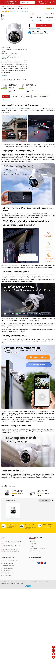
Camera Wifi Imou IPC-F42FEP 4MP (42, 491)
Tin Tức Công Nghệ (34, 551)
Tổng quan (6, 96)
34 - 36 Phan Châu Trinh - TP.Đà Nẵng (12, 541)
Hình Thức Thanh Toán (8, 565)
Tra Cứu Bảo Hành (7, 575)
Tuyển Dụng (33, 543)
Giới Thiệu (32, 541)
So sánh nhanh (44, 96)
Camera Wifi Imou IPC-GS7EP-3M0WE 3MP (17, 491)
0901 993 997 (41, 33)
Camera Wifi (20, 6)
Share (47, 13)
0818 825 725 (15, 551)
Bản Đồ (31, 546)
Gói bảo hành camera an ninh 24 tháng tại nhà (31, 85)
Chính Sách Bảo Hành (8, 568)
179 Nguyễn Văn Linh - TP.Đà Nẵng (11, 545)
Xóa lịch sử (44, 500)
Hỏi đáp (35, 96)
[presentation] (1, 493)
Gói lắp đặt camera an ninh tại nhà (13, 84)
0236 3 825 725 (7, 543)
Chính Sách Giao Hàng (8, 563)
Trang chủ (3, 6)
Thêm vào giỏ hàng (12, 90)
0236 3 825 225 (7, 547)
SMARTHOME (9, 6)
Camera (15, 6)
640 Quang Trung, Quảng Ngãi (10, 549)
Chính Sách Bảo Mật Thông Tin (37, 548)
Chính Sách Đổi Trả (7, 570)
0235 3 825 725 (7, 551)
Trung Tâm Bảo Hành (8, 573)
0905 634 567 (15, 543)
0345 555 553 (15, 547)
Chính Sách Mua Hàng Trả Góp (10, 560)
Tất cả (24, 80)
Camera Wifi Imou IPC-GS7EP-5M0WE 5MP (13, 109)
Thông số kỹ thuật (17, 96)
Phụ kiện (5, 99)
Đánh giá (28, 96)
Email (47, 33)
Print (53, 13)
